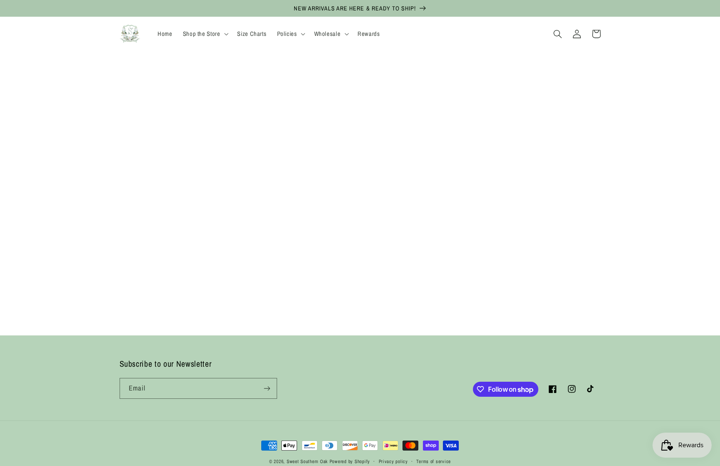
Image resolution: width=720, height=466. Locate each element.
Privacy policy (393, 461)
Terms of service (433, 461)
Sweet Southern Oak (307, 461)
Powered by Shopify (350, 461)
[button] (205, 34)
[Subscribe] (266, 388)
